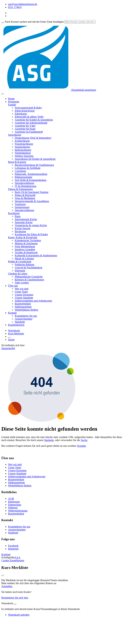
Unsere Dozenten (24, 294)
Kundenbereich (16, 324)
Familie (12, 104)
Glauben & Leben (17, 273)
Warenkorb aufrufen (18, 614)
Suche (11, 339)
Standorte (20, 321)
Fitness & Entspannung (20, 189)
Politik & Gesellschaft (19, 261)
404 (13, 348)
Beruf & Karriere (17, 162)
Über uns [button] (13, 285)
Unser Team (21, 291)
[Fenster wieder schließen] (2, 575)
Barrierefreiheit (23, 303)
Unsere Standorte (24, 297)
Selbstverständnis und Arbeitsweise (33, 300)
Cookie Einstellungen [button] (12, 560)
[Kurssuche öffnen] (9, 337)
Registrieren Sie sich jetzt (14, 597)
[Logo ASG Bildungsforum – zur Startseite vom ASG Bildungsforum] (36, 89)
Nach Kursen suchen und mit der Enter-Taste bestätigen (34, 21)
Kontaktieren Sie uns (26, 315)
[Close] (15, 604)
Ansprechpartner (23, 318)
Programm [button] (13, 101)
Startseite (6, 348)
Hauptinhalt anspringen (83, 89)
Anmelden (6, 586)
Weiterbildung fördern (26, 309)
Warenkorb (14, 330)
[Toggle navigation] (2, 93)
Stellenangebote (23, 306)
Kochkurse (14, 213)
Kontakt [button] (12, 312)
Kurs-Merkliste (16, 333)
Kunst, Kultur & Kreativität (22, 237)
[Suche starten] (2, 22)
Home (11, 98)
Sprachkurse (14, 134)
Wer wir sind (21, 288)
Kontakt (81, 445)
